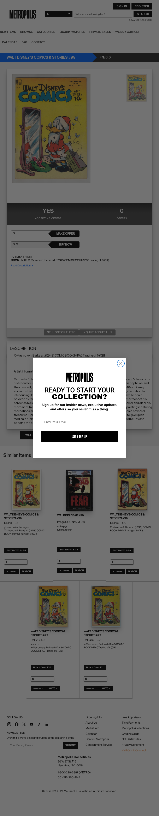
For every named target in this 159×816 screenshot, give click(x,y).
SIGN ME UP (79, 436)
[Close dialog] (120, 363)
